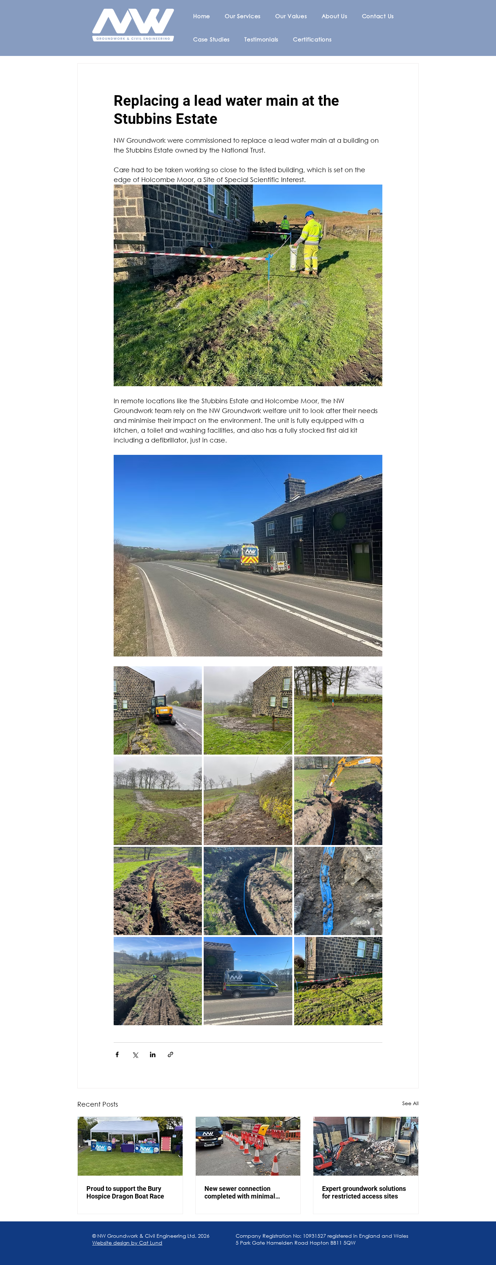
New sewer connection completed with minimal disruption (239, 1192)
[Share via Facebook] (117, 1054)
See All (410, 1103)
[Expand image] (158, 710)
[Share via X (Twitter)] (134, 1054)
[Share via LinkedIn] (152, 1054)
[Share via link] (170, 1054)
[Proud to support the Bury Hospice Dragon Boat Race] (130, 1146)
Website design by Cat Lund (127, 1242)
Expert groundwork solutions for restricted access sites (364, 1192)
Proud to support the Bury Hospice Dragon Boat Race (125, 1192)
